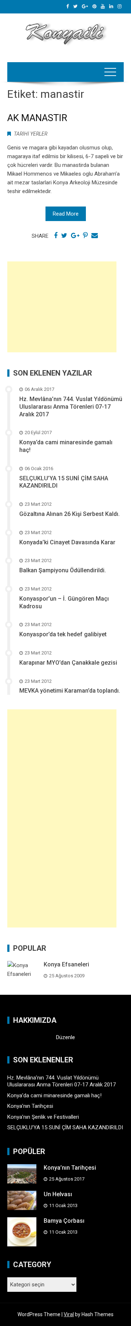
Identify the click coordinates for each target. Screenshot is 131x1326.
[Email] (95, 235)
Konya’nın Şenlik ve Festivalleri (43, 1117)
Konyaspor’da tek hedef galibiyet (63, 634)
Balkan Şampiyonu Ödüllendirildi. (62, 570)
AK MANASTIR (37, 117)
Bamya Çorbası (64, 1220)
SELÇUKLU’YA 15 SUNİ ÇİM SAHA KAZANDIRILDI (65, 1127)
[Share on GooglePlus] (75, 235)
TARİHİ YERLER (30, 134)
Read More (66, 214)
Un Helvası (58, 1194)
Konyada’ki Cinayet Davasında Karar (67, 542)
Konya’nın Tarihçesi (30, 1106)
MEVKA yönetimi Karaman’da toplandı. (69, 690)
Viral (69, 1314)
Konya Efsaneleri (66, 964)
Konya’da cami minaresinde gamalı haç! (54, 1095)
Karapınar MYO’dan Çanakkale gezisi (68, 662)
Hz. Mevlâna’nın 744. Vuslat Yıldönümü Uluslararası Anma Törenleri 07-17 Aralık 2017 (70, 407)
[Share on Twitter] (64, 235)
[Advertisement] (61, 306)
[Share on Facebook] (55, 235)
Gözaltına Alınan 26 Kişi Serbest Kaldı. (69, 513)
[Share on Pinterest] (85, 235)
